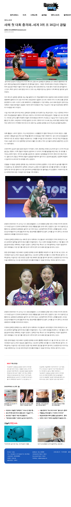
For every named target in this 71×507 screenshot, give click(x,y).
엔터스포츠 (55, 15)
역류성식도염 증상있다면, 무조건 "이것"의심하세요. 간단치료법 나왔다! (20, 375)
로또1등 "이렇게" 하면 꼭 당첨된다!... (17, 415)
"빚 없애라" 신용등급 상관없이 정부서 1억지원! (19, 367)
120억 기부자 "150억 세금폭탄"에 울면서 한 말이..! (54, 418)
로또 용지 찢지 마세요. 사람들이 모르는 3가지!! (19, 369)
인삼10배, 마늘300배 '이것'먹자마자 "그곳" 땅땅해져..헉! (52, 367)
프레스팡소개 (57, 452)
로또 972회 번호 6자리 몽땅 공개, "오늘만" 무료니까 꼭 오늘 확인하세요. (20, 413)
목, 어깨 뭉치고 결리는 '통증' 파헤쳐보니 (49, 371)
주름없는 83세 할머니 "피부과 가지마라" (52, 413)
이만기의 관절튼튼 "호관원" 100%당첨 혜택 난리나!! (52, 377)
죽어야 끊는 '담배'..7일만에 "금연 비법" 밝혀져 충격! (52, 379)
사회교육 (33, 15)
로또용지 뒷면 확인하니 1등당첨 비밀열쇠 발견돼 (20, 371)
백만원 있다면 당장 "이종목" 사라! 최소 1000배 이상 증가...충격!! (20, 373)
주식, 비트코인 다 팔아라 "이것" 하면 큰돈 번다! (51, 369)
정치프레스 (14, 15)
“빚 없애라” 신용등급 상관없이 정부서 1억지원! (51, 373)
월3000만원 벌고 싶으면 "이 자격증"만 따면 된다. (19, 377)
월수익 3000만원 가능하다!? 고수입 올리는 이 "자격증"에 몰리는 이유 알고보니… (20, 379)
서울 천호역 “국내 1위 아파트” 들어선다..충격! (53, 410)
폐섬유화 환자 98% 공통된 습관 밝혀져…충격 (53, 415)
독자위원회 (64, 452)
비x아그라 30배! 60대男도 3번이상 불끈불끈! (51, 375)
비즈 (24, 15)
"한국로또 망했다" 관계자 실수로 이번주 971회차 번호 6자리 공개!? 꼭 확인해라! (20, 418)
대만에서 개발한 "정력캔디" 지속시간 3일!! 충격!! (20, 410)
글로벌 (44, 15)
